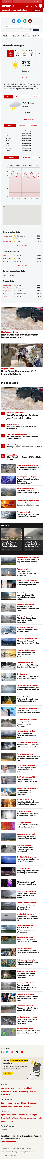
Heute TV (27, 1106)
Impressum (5, 1148)
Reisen (3, 1121)
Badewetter (26, 36)
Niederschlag (26, 157)
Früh (8, 97)
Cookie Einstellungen (8, 1155)
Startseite (5, 1088)
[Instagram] (12, 1052)
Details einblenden (29, 78)
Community (23, 1092)
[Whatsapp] (25, 21)
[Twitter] (19, 21)
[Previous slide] (2, 534)
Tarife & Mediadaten (18, 1148)
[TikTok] (17, 1052)
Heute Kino (18, 1106)
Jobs (26, 2)
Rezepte (33, 1115)
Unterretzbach (7, 288)
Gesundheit (5, 1118)
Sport (13, 10)
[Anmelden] (35, 6)
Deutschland (27, 1088)
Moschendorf (7, 242)
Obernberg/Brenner (9, 261)
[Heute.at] (6, 6)
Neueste (37, 10)
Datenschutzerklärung (9, 1152)
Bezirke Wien (37, 36)
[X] (7, 1052)
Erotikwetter (34, 125)
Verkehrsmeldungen (28, 1118)
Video (10, 1121)
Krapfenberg (7, 285)
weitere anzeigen (22, 245)
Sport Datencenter (8, 1115)
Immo (17, 2)
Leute (9, 1103)
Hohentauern (7, 258)
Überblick (6, 36)
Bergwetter (16, 36)
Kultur (16, 1103)
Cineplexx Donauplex (9, 291)
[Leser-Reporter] (27, 6)
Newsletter (5, 1095)
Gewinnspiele (23, 1115)
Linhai (5, 296)
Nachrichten (6, 1092)
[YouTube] (22, 1052)
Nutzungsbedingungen (26, 1152)
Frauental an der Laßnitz (10, 236)
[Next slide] (41, 534)
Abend (26, 97)
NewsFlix (36, 2)
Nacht (35, 97)
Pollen (10, 125)
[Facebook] (13, 21)
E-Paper (7, 2)
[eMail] (30, 21)
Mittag (17, 97)
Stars (3, 1103)
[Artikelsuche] (31, 6)
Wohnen (15, 1118)
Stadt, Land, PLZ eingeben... (17, 27)
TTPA (29, 1148)
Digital (23, 1103)
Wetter (33, 1092)
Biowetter (22, 125)
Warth (5, 255)
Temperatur (11, 157)
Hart (4, 294)
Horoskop (32, 1103)
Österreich (6, 10)
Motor (40, 1118)
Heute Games (6, 1106)
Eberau (5, 239)
